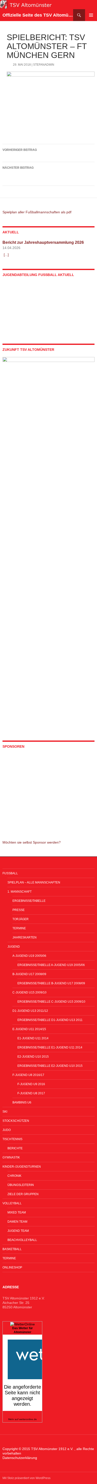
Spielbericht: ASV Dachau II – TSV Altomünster (41, 153)
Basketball (12, 1249)
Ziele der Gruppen (23, 1194)
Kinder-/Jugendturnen (21, 1166)
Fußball (10, 873)
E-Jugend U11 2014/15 (29, 1029)
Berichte (15, 1148)
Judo (6, 1130)
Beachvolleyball (22, 1240)
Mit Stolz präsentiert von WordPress (26, 1478)
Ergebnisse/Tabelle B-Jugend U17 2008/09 (51, 983)
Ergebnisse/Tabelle (29, 901)
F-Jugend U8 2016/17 (28, 1075)
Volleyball (12, 1203)
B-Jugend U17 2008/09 (29, 974)
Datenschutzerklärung (19, 1458)
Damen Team (17, 1221)
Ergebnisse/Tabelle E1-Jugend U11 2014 (49, 1047)
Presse (18, 910)
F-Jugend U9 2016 (31, 1084)
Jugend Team (18, 1231)
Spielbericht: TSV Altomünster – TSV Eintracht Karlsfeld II (47, 174)
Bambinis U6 (21, 1102)
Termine (19, 928)
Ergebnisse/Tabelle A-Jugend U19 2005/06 (51, 965)
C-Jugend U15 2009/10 (29, 992)
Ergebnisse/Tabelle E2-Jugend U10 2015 (50, 1066)
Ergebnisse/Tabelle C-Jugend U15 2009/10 (51, 1001)
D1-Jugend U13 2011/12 (30, 1011)
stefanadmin (43, 64)
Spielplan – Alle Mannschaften (33, 882)
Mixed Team (16, 1212)
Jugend (13, 946)
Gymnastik (11, 1157)
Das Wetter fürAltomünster (22, 1330)
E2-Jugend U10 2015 (33, 1056)
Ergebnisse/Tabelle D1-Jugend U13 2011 (50, 1020)
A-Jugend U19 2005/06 (29, 956)
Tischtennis (12, 1139)
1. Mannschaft (19, 891)
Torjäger (20, 919)
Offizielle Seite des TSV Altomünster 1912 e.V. (37, 15)
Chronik (14, 1176)
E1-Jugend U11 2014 (32, 1038)
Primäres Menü (91, 15)
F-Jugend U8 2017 (31, 1093)
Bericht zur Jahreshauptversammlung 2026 (43, 242)
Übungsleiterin (20, 1185)
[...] (6, 255)
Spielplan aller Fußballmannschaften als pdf (36, 212)
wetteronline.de (28, 1419)
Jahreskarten (24, 937)
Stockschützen (15, 1121)
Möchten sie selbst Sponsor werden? (31, 842)
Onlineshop (12, 1267)
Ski (4, 1111)
